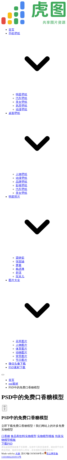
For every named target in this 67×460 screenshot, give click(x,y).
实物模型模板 (45, 436)
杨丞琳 (20, 268)
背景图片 (21, 356)
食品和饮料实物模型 (23, 436)
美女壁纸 (21, 101)
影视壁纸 (21, 185)
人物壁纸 (21, 174)
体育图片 (21, 348)
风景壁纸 (21, 105)
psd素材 (13, 383)
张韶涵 (20, 261)
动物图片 (21, 352)
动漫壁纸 (21, 109)
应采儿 (20, 276)
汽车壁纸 (21, 98)
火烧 (17, 453)
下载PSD (7, 443)
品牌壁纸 (21, 181)
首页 (11, 29)
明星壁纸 (21, 94)
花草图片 (21, 341)
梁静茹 (20, 257)
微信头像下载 (17, 363)
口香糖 (5, 436)
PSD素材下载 (17, 367)
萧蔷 (18, 265)
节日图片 (21, 359)
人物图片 (21, 344)
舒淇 (18, 272)
